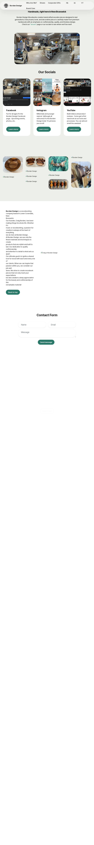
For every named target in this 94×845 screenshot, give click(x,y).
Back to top (13, 292)
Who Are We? (31, 3)
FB (67, 3)
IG (75, 3)
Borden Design (16, 5)
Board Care (30, 8)
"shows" (33, 24)
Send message (46, 342)
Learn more (13, 129)
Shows (42, 3)
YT (82, 3)
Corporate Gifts (54, 3)
